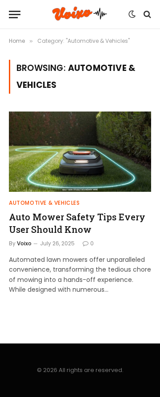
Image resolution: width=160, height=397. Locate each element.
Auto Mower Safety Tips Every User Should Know (77, 223)
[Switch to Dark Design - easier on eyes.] (132, 14)
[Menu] (14, 14)
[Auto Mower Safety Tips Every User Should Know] (80, 152)
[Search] (146, 14)
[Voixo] (80, 14)
